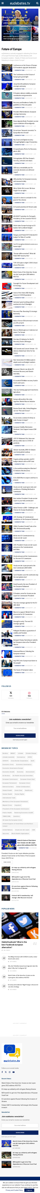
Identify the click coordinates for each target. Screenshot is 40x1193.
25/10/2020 (29, 258)
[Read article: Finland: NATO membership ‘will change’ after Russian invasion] (6, 898)
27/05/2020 (29, 385)
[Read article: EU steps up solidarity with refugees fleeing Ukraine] (6, 870)
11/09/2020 (29, 307)
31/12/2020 (29, 163)
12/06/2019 (29, 617)
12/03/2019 (29, 635)
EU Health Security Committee (23, 775)
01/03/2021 (29, 89)
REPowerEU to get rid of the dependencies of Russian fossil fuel (24, 878)
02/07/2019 (29, 598)
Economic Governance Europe (13, 768)
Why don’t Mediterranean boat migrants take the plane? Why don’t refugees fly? (23, 967)
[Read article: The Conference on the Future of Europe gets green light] (7, 77)
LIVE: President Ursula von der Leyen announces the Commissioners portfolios (25, 547)
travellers (16, 816)
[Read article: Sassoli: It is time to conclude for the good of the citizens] (7, 200)
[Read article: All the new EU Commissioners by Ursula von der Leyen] (7, 538)
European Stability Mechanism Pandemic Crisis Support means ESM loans (24, 429)
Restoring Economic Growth (24, 812)
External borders (8, 786)
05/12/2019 (29, 494)
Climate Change (31, 753)
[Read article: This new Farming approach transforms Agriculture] (7, 392)
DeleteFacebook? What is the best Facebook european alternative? (14, 945)
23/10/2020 (29, 267)
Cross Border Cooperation (19, 761)
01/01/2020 (29, 482)
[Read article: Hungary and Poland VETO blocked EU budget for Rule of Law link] (7, 237)
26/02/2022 (16, 891)
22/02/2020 (29, 464)
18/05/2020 (29, 404)
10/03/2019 (29, 647)
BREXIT (13, 753)
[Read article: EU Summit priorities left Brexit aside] (7, 209)
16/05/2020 (29, 422)
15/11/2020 (29, 249)
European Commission (10, 779)
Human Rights (19, 794)
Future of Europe (9, 14)
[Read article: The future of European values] (7, 673)
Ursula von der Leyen (22, 830)
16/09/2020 (29, 279)
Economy (20, 772)
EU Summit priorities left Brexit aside (25, 207)
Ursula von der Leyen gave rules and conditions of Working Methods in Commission (24, 489)
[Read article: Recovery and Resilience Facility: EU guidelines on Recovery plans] (7, 105)
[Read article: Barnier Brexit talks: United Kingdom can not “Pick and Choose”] (7, 411)
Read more (8, 862)
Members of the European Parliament (15, 801)
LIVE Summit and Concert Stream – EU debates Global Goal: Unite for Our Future (25, 351)
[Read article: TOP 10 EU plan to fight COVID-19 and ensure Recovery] (7, 265)
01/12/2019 (29, 503)
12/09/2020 (29, 297)
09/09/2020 (29, 325)
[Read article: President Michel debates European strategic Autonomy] (7, 114)
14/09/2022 (34, 848)
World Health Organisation (20, 833)
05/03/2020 (29, 454)
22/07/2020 (29, 344)
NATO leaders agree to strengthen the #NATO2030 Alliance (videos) (16, 38)
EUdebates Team (19, 70)
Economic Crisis (8, 764)
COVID (30, 757)
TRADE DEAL (7, 816)
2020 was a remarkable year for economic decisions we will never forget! (23, 170)
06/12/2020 (29, 221)
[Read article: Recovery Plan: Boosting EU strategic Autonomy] (7, 314)
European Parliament (10, 783)
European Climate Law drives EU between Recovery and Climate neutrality (23, 371)
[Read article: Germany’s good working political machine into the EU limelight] (7, 305)
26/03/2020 (29, 445)
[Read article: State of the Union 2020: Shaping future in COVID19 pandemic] (7, 295)
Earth (32, 761)
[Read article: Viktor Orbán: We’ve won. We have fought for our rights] (7, 191)
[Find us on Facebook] (2, 1072)
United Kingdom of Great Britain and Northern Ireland (18, 825)
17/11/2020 (29, 239)
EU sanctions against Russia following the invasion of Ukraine (25, 887)
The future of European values (23, 670)
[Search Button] (37, 3)
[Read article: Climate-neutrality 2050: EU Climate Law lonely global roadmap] (7, 452)
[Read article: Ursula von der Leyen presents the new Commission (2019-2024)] (7, 568)
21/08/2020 (29, 335)
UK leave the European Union (12, 820)
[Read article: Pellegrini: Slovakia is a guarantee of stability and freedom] (7, 633)
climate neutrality (8, 757)
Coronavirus (21, 757)
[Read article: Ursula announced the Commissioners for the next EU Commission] (7, 559)
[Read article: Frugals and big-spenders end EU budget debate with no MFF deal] (7, 462)
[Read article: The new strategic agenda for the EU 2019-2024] (7, 605)
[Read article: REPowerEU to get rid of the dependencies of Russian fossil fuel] (6, 879)
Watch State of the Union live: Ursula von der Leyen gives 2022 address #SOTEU (15, 20)
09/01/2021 (29, 135)
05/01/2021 (29, 154)
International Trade (9, 798)
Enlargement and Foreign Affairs (14, 33)
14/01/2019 (29, 672)
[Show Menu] (3, 3)
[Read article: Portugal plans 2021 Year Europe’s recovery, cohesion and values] (7, 161)
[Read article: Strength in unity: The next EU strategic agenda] (7, 624)
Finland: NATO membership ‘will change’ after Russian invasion (22, 897)
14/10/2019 (29, 512)
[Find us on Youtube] (14, 1072)
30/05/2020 (29, 376)
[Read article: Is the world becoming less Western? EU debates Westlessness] (7, 471)
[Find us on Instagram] (9, 1072)
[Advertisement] (20, 1007)
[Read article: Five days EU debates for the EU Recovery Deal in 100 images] (7, 342)
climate (20, 753)
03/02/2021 (29, 116)
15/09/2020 (29, 288)
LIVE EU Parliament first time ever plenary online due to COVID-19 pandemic (24, 440)
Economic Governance (23, 764)
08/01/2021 (29, 144)
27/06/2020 (29, 355)
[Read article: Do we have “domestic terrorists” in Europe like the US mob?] (7, 133)
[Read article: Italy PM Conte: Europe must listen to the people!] (7, 663)
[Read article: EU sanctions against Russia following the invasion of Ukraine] (6, 888)
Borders (5, 753)
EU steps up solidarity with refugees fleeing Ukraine (19, 1089)
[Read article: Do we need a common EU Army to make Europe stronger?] (7, 420)
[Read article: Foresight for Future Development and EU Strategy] (7, 286)
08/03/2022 (16, 872)
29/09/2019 (29, 522)
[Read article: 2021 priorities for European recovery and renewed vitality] (7, 182)
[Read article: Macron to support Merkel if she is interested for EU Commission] (7, 615)
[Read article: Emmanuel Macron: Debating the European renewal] (7, 654)
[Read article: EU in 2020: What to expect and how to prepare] (7, 480)
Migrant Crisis (7, 805)
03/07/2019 (29, 589)
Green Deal (18, 790)
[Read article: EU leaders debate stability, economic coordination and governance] (7, 96)
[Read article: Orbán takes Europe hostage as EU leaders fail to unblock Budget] (7, 228)
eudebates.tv (20, 3)
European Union (24, 783)
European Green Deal (27, 779)
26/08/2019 (29, 579)
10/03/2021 (29, 70)
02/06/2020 (29, 365)
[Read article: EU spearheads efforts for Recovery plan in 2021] (7, 152)
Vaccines (6, 833)
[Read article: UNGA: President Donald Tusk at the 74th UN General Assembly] (7, 529)
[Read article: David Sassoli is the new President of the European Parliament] (7, 587)
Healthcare (28, 790)
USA (33, 830)
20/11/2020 (29, 230)
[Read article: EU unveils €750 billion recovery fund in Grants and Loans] (7, 383)
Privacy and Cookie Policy (14, 1190)
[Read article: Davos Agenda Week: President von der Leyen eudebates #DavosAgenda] (7, 124)
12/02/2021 (29, 107)
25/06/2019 (29, 607)
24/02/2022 (16, 900)
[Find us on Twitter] (6, 1072)
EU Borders (6, 775)
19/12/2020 (29, 184)
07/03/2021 (29, 79)
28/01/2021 (29, 126)
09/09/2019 (29, 561)
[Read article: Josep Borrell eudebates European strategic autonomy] (7, 86)
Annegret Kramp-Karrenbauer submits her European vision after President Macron (25, 642)
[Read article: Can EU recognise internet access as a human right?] (7, 247)
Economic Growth (8, 772)
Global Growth (7, 790)
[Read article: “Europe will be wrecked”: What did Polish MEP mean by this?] (7, 256)
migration (18, 805)
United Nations (7, 830)
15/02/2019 (29, 665)
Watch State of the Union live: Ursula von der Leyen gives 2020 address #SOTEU (25, 274)
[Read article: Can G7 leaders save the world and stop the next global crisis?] (7, 577)
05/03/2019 (29, 656)
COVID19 (5, 761)
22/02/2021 (29, 98)
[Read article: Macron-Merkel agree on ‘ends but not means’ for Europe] (7, 333)
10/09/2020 (29, 316)
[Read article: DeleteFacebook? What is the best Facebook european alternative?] (20, 925)
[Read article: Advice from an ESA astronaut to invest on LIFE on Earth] (7, 323)
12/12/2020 (29, 193)
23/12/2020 (29, 175)
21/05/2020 (29, 394)
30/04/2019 (29, 626)
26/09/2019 (29, 531)
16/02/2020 (29, 473)
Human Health (7, 794)
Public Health (7, 812)
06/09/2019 (29, 570)
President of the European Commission (16, 809)
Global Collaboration (23, 786)
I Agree (29, 1190)
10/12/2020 (29, 202)
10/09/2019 (29, 540)
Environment (30, 772)
